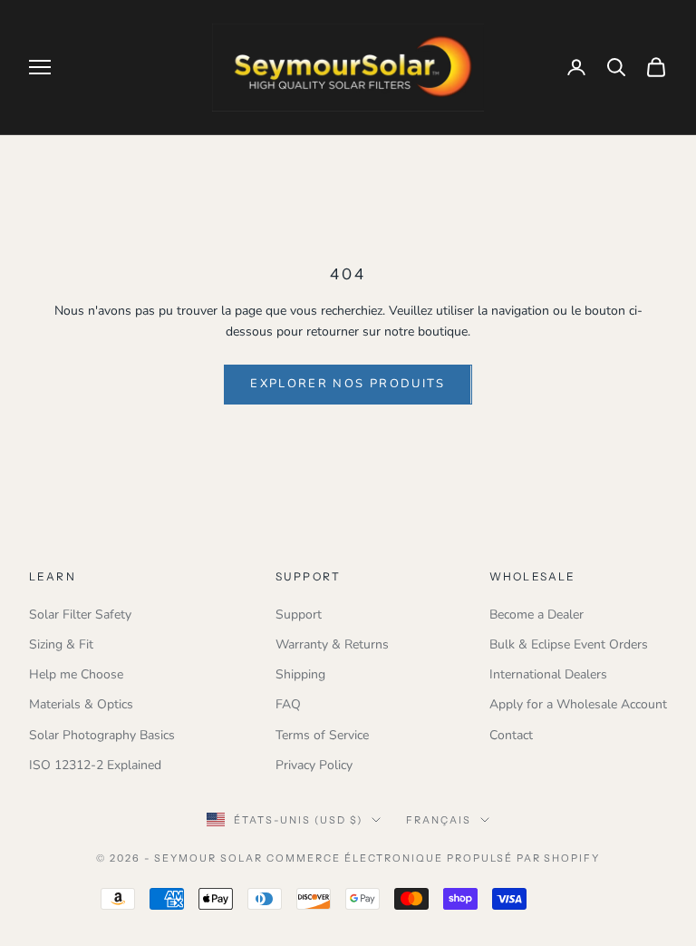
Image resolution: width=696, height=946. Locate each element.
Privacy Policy (314, 765)
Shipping (300, 674)
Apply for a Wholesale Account (578, 704)
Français (438, 820)
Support (299, 614)
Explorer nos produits (347, 383)
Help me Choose (76, 674)
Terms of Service (322, 735)
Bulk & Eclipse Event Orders (568, 644)
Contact (511, 735)
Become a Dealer (536, 614)
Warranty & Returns (332, 644)
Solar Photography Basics (102, 735)
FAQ (288, 704)
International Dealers (548, 674)
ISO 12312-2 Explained (95, 765)
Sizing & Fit (61, 644)
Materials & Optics (81, 704)
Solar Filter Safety (80, 614)
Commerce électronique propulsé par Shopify (433, 858)
